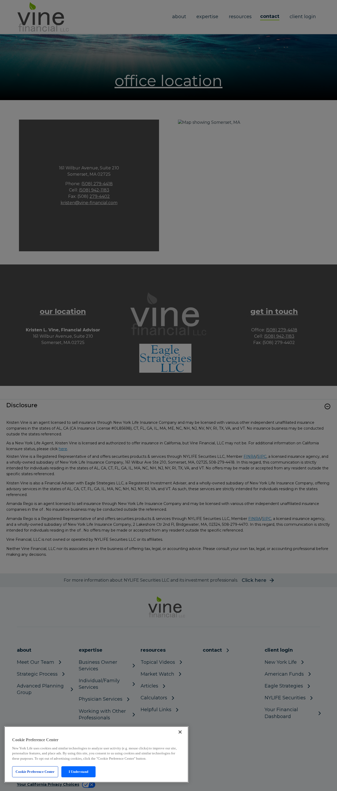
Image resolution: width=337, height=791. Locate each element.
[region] (96, 754)
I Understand (78, 772)
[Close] (180, 732)
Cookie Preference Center (35, 772)
